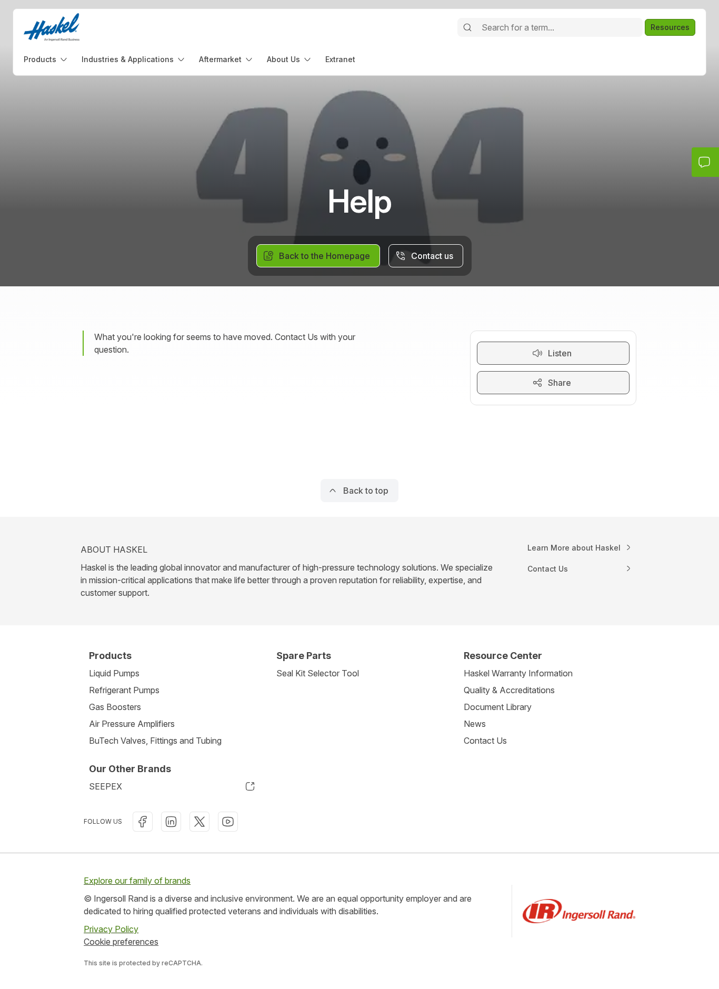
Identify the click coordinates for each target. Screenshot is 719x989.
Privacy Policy (111, 929)
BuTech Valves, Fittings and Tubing (155, 740)
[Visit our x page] (199, 822)
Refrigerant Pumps (124, 690)
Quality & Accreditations (509, 690)
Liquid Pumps (114, 673)
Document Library (498, 707)
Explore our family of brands (137, 880)
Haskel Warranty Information (518, 673)
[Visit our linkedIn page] (171, 822)
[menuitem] (46, 59)
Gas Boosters (115, 707)
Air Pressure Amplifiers (132, 723)
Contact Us (485, 740)
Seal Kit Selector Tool (317, 673)
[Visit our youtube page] (228, 822)
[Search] (467, 27)
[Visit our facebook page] (143, 822)
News (475, 723)
